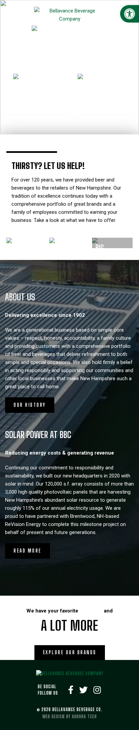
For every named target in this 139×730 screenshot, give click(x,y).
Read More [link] (27, 551)
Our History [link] (29, 405)
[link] (129, 14)
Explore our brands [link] (69, 652)
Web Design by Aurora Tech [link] (70, 716)
